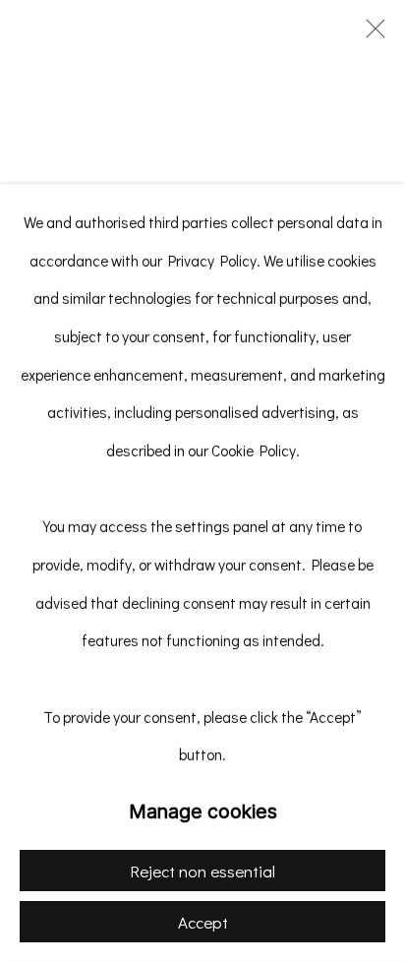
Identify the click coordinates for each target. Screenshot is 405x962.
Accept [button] (203, 922)
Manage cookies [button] (203, 811)
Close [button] (370, 34)
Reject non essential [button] (202, 871)
